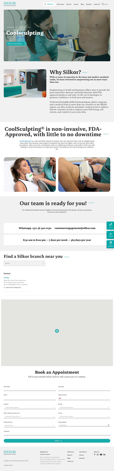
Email (5, 395)
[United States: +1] (60, 398)
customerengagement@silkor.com (75, 228)
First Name (7, 386)
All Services (70, 452)
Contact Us (97, 4)
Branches (88, 4)
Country (6, 404)
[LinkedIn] (104, 454)
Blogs (82, 4)
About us (69, 4)
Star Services (60, 4)
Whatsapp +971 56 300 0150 (35, 228)
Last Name (61, 386)
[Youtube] (101, 454)
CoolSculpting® (25, 141)
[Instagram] (98, 454)
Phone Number (62, 395)
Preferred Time (8, 422)
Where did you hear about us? (12, 413)
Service (60, 413)
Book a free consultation (15, 44)
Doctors (76, 4)
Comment (6, 431)
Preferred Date (62, 422)
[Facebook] (94, 454)
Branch (60, 404)
